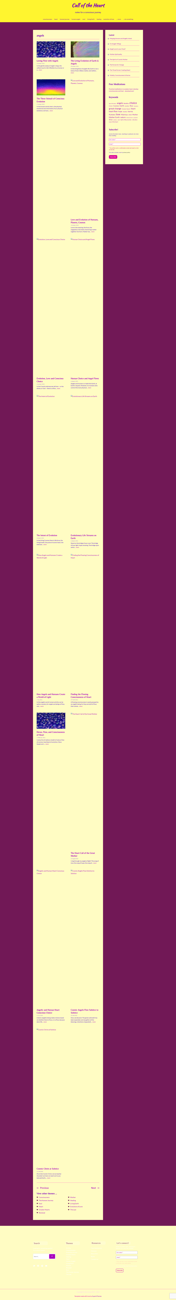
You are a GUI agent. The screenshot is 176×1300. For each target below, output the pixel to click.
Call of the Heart (88, 5)
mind (130, 114)
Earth (122, 106)
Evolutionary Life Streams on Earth (83, 536)
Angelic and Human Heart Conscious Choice (48, 1011)
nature (123, 117)
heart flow (113, 111)
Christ (110, 106)
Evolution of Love (76, 1207)
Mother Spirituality (116, 54)
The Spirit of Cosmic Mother (119, 59)
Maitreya (124, 115)
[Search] (52, 1256)
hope (120, 111)
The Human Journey (46, 1200)
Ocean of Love (129, 117)
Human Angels (70, 1261)
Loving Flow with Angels (47, 60)
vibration (134, 120)
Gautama (136, 106)
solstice (115, 120)
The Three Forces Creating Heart (120, 70)
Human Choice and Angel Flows (85, 378)
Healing (73, 1200)
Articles (68, 1248)
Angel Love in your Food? (117, 49)
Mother (73, 1197)
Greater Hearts (44, 1210)
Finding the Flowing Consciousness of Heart (81, 695)
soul (119, 120)
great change (115, 108)
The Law (73, 1210)
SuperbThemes (97, 1296)
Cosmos (116, 106)
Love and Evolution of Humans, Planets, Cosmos (84, 221)
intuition (125, 111)
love (118, 114)
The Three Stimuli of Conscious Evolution (50, 100)
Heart (41, 1207)
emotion (127, 106)
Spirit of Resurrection (125, 120)
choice (133, 102)
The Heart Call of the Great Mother (83, 854)
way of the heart (113, 122)
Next (95, 1188)
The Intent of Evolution (47, 535)
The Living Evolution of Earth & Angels (85, 62)
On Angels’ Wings (115, 44)
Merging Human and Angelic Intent (121, 38)
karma (130, 111)
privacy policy (126, 152)
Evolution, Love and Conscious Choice (50, 379)
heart (133, 108)
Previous (43, 1188)
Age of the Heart (112, 103)
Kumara (112, 114)
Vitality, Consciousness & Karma (120, 75)
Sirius (111, 120)
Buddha (126, 103)
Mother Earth (114, 117)
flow (131, 106)
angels (120, 103)
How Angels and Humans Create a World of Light (51, 695)
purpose (135, 117)
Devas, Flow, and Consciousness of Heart (51, 733)
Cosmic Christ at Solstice (48, 1168)
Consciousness (44, 1197)
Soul (40, 1204)
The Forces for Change (117, 65)
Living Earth (74, 1204)
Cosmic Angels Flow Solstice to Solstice (84, 1011)
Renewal (42, 1213)
